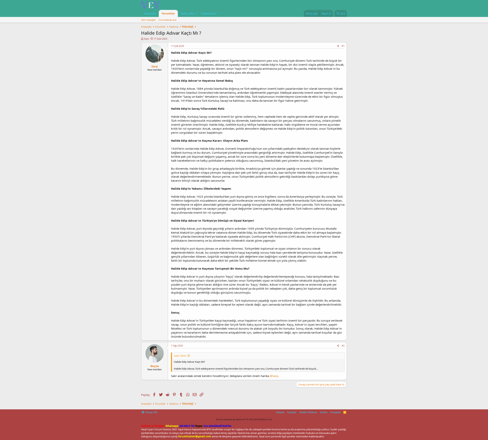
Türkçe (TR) (150, 412)
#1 (343, 46)
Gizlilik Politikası (308, 412)
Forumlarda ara (167, 20)
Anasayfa (150, 13)
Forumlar (168, 13)
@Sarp (274, 376)
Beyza (154, 366)
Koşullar (291, 412)
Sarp (146, 38)
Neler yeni (187, 13)
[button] (196, 13)
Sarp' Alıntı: (180, 355)
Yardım (323, 412)
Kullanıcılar (208, 13)
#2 (343, 345)
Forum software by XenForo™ (244, 419)
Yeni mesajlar (148, 20)
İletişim (280, 412)
